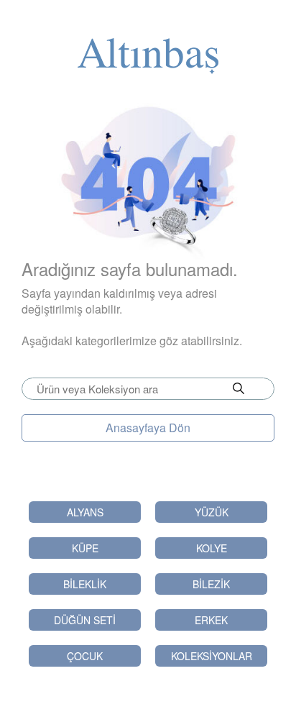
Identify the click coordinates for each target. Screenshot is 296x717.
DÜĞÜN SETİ (85, 620)
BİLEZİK (211, 584)
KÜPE (85, 548)
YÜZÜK (211, 512)
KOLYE (211, 548)
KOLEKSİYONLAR (211, 656)
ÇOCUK (85, 656)
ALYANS (85, 512)
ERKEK (211, 620)
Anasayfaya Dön (148, 427)
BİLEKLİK (84, 584)
